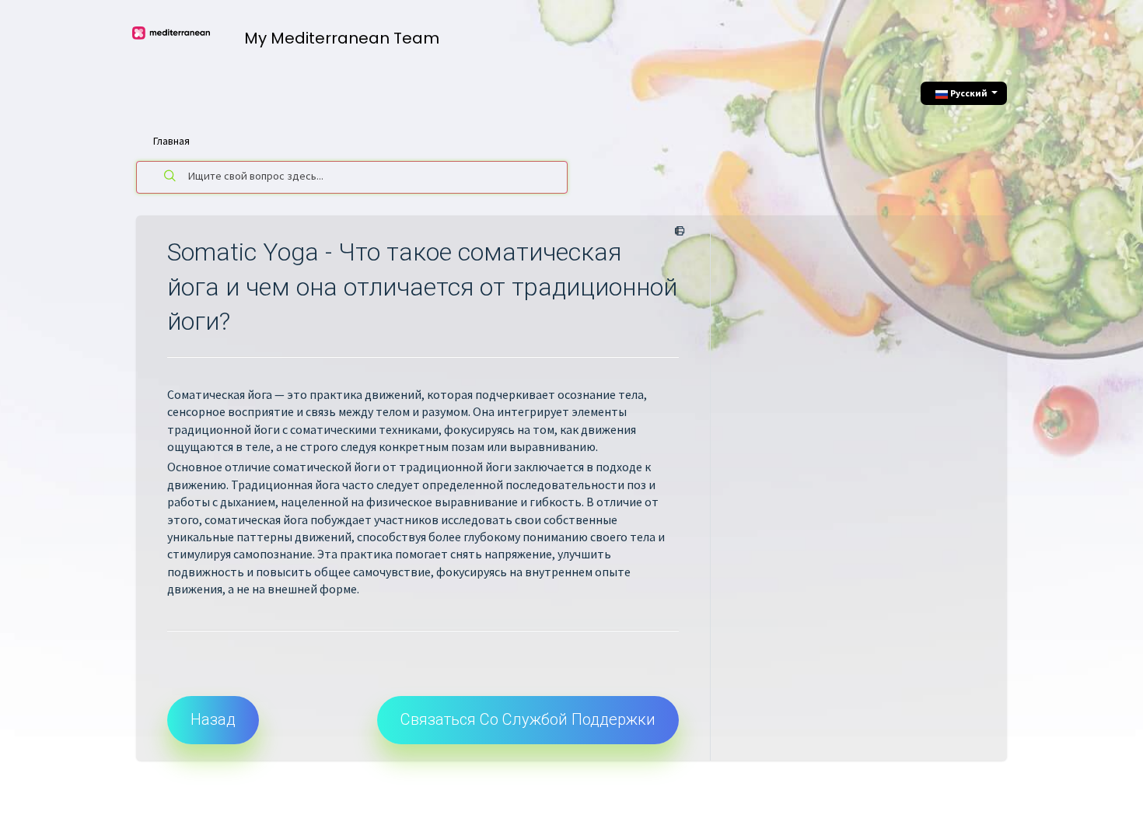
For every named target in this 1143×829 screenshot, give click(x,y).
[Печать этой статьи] (677, 231)
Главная (171, 141)
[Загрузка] (542, 209)
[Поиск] (170, 177)
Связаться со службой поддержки (527, 719)
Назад (213, 719)
